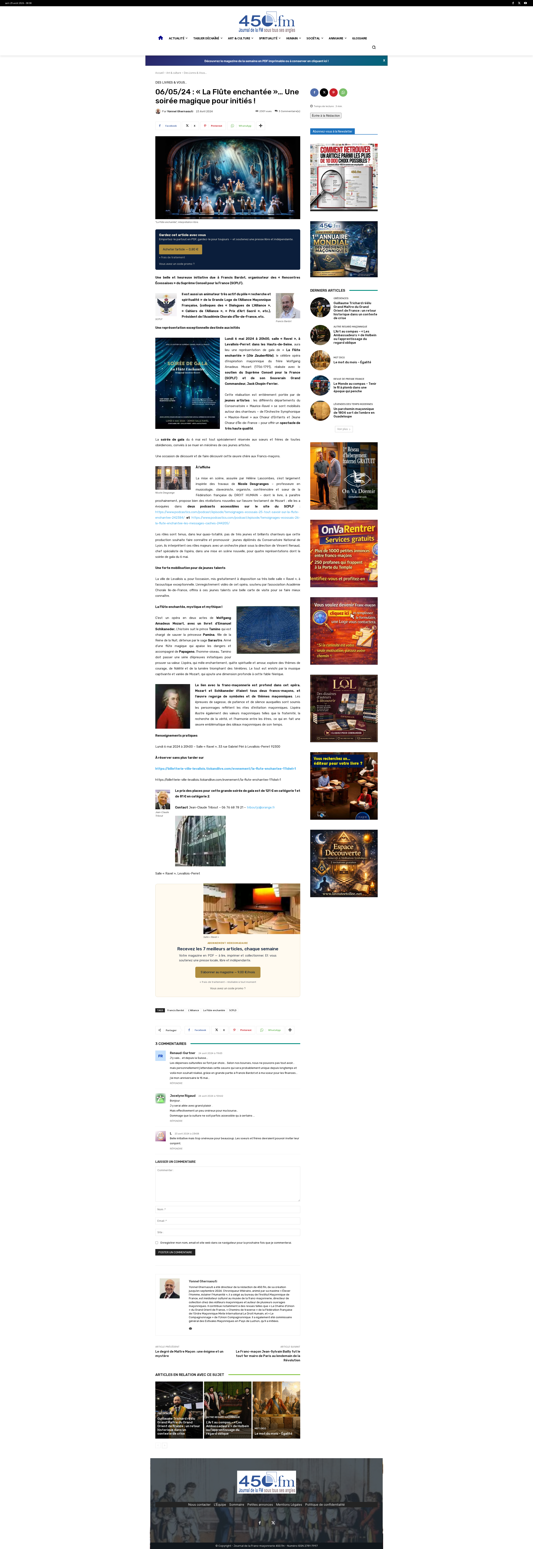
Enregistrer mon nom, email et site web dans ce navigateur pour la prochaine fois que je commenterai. (226, 1242)
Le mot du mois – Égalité (274, 1433)
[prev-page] (158, 1445)
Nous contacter (199, 1505)
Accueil (159, 73)
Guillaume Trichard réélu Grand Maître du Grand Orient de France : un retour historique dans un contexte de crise (178, 1426)
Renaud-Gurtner (183, 1053)
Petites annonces (260, 1505)
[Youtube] (525, 3)
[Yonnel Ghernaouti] (158, 111)
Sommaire (236, 1505)
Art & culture (173, 73)
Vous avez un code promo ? (177, 263)
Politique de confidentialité (325, 1505)
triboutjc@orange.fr (261, 807)
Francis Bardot (175, 1010)
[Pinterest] (333, 92)
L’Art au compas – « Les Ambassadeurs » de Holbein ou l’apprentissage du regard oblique (227, 1427)
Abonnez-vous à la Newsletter (332, 131)
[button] (374, 47)
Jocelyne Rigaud (183, 1096)
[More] (260, 126)
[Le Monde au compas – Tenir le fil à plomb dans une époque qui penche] (320, 385)
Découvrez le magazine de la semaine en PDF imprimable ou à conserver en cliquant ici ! (266, 61)
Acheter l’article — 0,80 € (180, 249)
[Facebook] (513, 3)
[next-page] (164, 1445)
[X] (519, 3)
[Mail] (190, 1327)
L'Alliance (193, 1010)
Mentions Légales (289, 1505)
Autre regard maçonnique (223, 1417)
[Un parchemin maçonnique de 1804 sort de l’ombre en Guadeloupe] (320, 411)
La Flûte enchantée (214, 1010)
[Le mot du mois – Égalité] (276, 1410)
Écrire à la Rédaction (326, 115)
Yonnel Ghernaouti (180, 111)
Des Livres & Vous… (195, 73)
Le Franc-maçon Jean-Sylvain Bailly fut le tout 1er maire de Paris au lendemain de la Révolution (268, 1356)
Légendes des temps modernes (353, 404)
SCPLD (233, 1010)
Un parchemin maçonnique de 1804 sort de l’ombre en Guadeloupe (354, 412)
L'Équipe (220, 1505)
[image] (344, 177)
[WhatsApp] (343, 92)
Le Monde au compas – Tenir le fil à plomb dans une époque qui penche (355, 387)
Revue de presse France (349, 379)
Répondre (176, 1083)
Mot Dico (260, 1428)
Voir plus (342, 429)
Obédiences (164, 1413)
